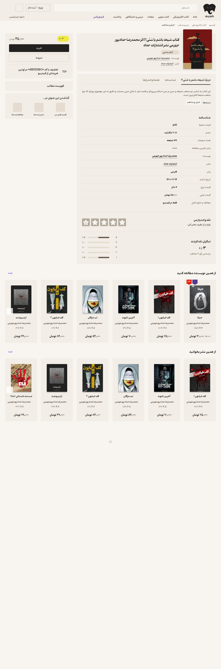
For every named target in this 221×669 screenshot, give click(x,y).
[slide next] (9, 311)
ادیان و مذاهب (168, 25)
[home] (209, 11)
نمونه (39, 58)
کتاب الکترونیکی (199, 25)
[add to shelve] (60, 107)
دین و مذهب (183, 25)
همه (10, 273)
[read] (17, 107)
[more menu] (84, 64)
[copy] (12, 71)
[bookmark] (91, 64)
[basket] (19, 8)
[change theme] (9, 8)
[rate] (122, 222)
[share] (107, 64)
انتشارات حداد (167, 63)
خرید (39, 48)
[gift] (99, 64)
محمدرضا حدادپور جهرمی (158, 58)
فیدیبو (212, 25)
